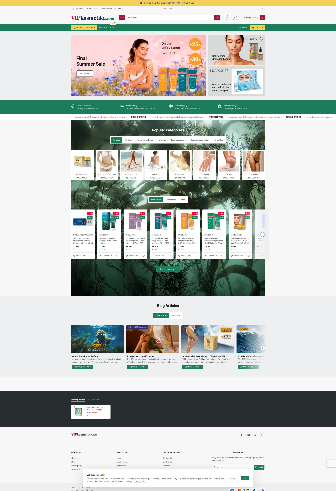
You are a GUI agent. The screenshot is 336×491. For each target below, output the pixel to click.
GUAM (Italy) (103, 234)
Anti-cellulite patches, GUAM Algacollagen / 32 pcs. (96, 408)
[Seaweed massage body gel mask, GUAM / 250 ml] (109, 221)
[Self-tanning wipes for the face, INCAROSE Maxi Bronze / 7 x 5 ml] (240, 221)
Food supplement (178, 140)
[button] (79, 256)
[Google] (262, 435)
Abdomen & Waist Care (107, 174)
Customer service (171, 452)
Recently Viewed (78, 399)
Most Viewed (93, 399)
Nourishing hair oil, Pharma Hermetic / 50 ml (266, 240)
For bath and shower (145, 140)
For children (218, 140)
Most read (176, 315)
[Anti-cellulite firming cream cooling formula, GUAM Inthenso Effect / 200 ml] (214, 221)
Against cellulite (82, 174)
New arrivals (156, 199)
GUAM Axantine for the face (85, 356)
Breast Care (180, 174)
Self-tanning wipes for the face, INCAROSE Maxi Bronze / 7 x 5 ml (240, 240)
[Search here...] (217, 17)
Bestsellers (171, 199)
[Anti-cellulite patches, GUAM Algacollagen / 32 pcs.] (78, 412)
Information (76, 452)
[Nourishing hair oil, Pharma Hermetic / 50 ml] (266, 221)
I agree (245, 478)
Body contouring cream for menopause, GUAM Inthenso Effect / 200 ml (135, 240)
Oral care (162, 140)
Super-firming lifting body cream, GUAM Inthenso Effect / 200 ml (160, 240)
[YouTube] (255, 435)
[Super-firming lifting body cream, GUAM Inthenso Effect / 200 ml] (161, 221)
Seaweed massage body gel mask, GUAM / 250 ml (109, 240)
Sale (183, 199)
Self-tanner (253, 174)
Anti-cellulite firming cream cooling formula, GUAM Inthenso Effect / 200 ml (214, 240)
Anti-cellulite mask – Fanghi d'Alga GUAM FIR (203, 356)
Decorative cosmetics (200, 140)
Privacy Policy (140, 481)
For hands (205, 174)
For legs (229, 174)
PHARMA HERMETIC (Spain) (83, 234)
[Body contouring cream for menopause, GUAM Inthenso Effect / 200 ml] (135, 221)
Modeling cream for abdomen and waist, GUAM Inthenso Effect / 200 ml (188, 240)
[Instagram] (248, 435)
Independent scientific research (142, 356)
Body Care (155, 174)
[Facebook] (241, 435)
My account (122, 452)
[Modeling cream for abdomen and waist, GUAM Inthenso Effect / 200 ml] (188, 221)
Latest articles (161, 315)
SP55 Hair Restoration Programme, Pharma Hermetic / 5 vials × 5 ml (83, 240)
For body (116, 140)
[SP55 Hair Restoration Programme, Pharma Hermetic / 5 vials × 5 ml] (83, 221)
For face (128, 140)
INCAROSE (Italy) (236, 234)
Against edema (131, 174)
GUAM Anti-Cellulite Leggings (252, 356)
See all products (167, 269)
